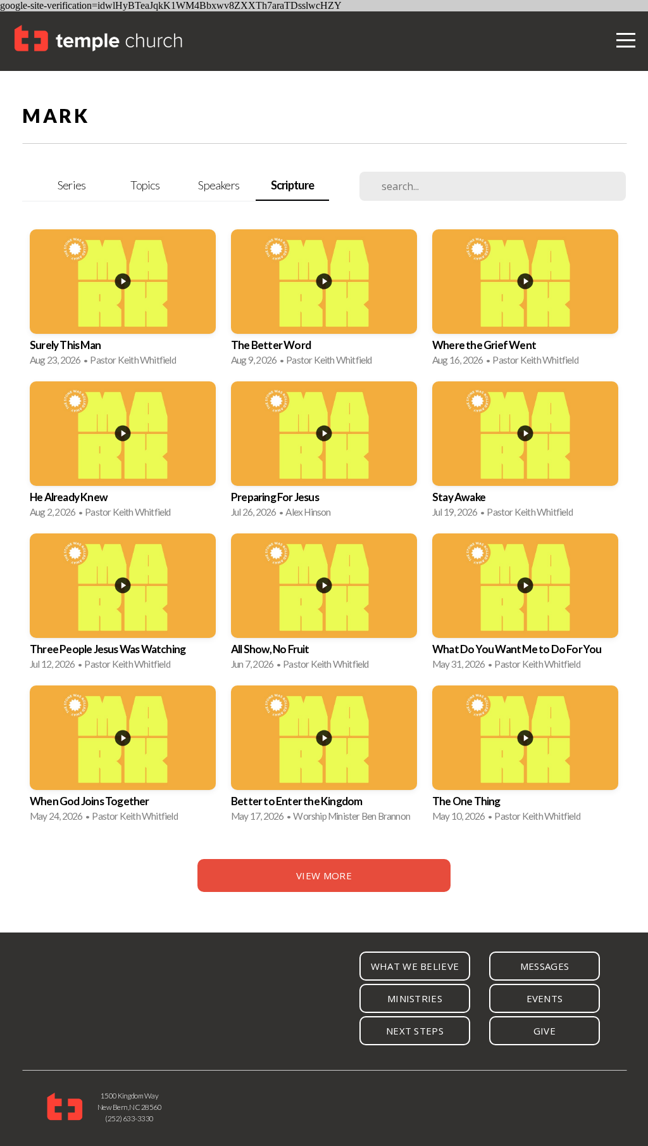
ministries (414, 998)
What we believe (415, 966)
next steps (415, 1030)
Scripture (293, 185)
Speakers (218, 185)
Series (71, 185)
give (544, 1030)
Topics (144, 185)
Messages (544, 966)
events (544, 998)
